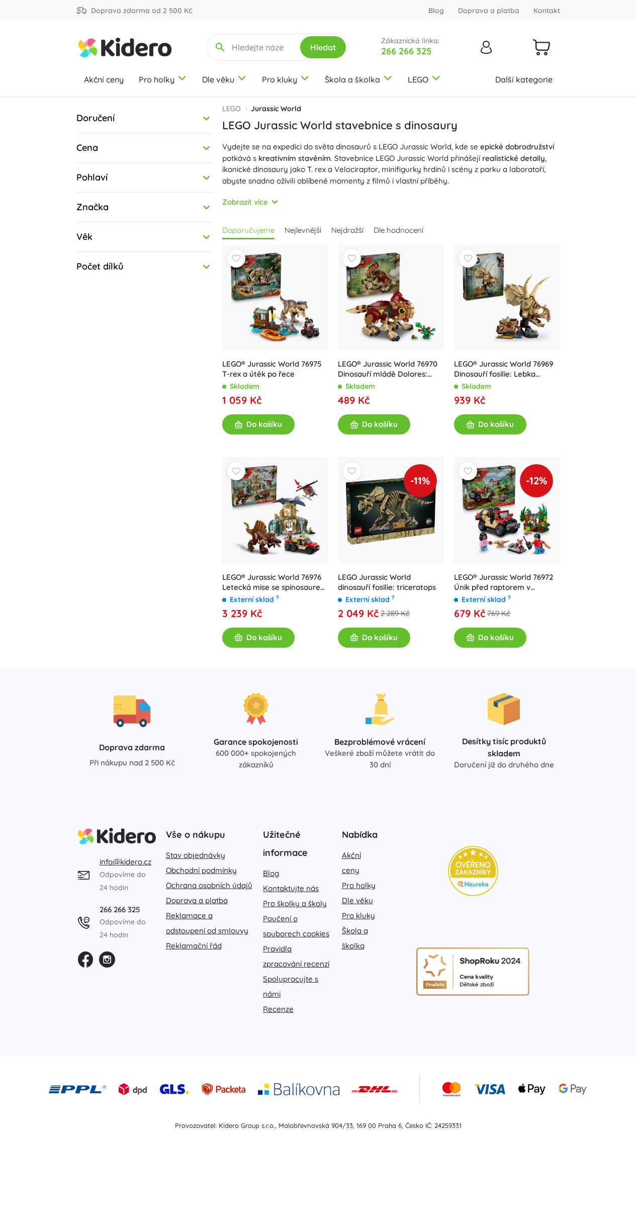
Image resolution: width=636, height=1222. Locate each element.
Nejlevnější (303, 230)
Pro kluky (279, 79)
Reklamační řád (194, 945)
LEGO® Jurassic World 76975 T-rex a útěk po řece (271, 369)
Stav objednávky (195, 855)
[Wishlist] (236, 258)
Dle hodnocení (398, 230)
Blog (436, 10)
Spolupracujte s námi (290, 986)
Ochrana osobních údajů (209, 885)
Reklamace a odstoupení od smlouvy (207, 923)
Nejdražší (347, 230)
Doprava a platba (488, 10)
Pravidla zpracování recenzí (296, 956)
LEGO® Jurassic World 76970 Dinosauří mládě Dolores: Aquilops (387, 369)
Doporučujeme (248, 230)
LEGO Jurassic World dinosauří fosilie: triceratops (387, 582)
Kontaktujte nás (291, 888)
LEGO (418, 79)
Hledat (323, 47)
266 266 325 (406, 51)
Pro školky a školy (295, 903)
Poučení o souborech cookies (296, 926)
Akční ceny (104, 79)
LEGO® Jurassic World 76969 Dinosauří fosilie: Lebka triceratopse (503, 369)
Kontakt (546, 10)
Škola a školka (352, 79)
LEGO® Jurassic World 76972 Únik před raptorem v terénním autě (503, 582)
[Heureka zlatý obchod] (473, 871)
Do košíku (264, 424)
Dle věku (218, 79)
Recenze (278, 1009)
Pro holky (156, 79)
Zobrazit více (245, 202)
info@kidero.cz (125, 861)
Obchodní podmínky (201, 870)
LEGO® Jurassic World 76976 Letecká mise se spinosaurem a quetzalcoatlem (274, 582)
